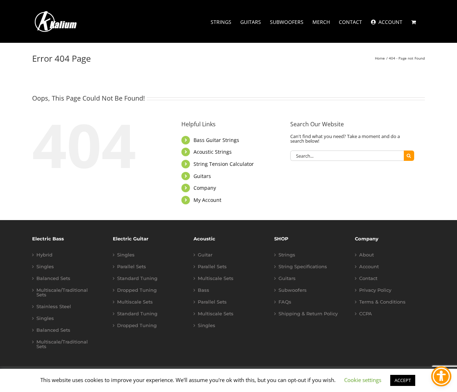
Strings (286, 255)
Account (369, 266)
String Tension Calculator (224, 164)
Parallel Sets (131, 266)
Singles (45, 266)
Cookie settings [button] (362, 379)
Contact (368, 278)
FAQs (284, 302)
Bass (203, 290)
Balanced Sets (53, 278)
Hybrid (44, 255)
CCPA (365, 313)
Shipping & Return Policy (308, 313)
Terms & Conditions (382, 302)
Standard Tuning (137, 278)
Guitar (205, 255)
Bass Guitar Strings (216, 140)
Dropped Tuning (137, 290)
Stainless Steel (53, 306)
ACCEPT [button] (403, 380)
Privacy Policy (375, 290)
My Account (207, 200)
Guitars (202, 176)
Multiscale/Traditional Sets (62, 292)
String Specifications (302, 266)
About (366, 255)
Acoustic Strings (213, 151)
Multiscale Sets (135, 302)
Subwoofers (292, 290)
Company (205, 187)
